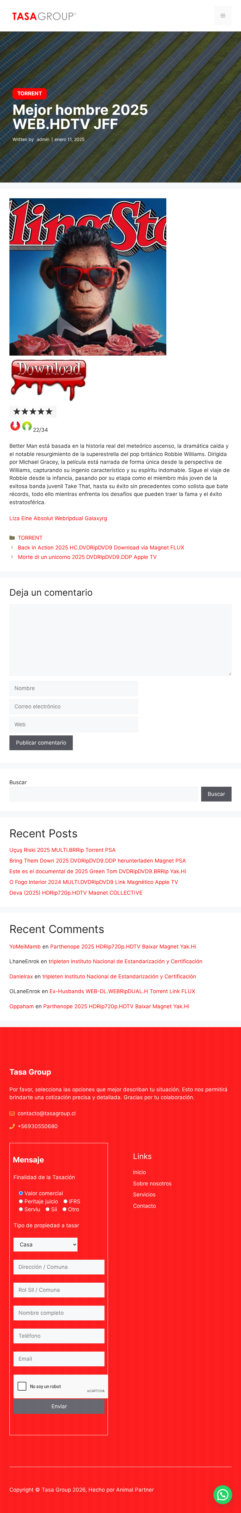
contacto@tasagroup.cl (47, 1113)
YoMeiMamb (25, 946)
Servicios (144, 1194)
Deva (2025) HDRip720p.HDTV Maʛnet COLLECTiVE (75, 893)
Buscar (18, 782)
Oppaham (21, 1006)
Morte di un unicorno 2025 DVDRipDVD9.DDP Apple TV (87, 557)
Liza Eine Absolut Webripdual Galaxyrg (58, 518)
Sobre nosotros (152, 1183)
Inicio (139, 1172)
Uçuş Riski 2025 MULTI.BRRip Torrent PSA (62, 850)
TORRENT (30, 538)
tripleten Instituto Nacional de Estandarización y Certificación (125, 961)
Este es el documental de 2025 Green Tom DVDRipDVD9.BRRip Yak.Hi (97, 871)
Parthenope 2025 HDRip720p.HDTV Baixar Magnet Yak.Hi (123, 946)
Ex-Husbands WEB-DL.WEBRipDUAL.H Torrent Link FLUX (122, 991)
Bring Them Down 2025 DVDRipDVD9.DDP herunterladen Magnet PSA (97, 861)
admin (43, 139)
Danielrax (21, 976)
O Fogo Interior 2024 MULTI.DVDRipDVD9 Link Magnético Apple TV (93, 882)
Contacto (144, 1206)
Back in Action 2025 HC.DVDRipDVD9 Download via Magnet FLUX (101, 547)
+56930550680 (38, 1126)
